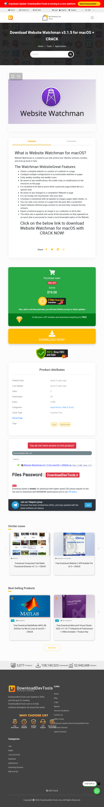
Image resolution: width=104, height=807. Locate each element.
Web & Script (68, 407)
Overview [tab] (32, 141)
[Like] (18, 77)
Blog (55, 698)
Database (12, 759)
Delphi (10, 750)
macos (54, 424)
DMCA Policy (59, 719)
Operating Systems (15, 767)
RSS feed (37, 10)
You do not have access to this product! (52, 445)
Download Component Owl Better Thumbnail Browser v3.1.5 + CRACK (30, 565)
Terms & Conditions (61, 710)
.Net (63, 620)
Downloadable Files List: (22, 453)
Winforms (15, 558)
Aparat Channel (60, 731)
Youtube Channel (60, 727)
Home (12, 10)
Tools (49, 46)
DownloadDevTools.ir (62, 475)
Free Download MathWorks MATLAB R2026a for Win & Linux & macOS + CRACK (30, 628)
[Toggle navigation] (92, 17)
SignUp (63, 10)
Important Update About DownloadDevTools (71, 723)
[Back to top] (97, 800)
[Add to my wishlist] (13, 77)
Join (88, 505)
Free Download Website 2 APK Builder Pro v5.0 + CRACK (74, 565)
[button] (98, 548)
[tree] (52, 465)
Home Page (17, 418)
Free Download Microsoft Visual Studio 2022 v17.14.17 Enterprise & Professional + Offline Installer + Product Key (74, 628)
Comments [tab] (71, 141)
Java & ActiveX (14, 754)
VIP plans (72, 491)
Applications (60, 46)
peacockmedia (65, 424)
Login (56, 10)
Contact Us (25, 10)
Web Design (67, 558)
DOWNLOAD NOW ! (52, 339)
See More (52, 647)
